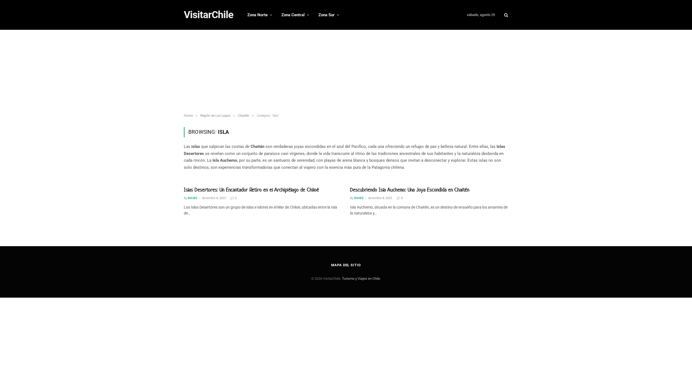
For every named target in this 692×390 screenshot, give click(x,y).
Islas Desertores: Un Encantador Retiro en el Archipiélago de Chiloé (251, 189)
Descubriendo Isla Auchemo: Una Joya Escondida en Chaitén (409, 189)
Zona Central (293, 14)
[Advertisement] (346, 70)
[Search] (505, 15)
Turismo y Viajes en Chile (361, 279)
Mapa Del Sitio (346, 265)
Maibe (192, 198)
